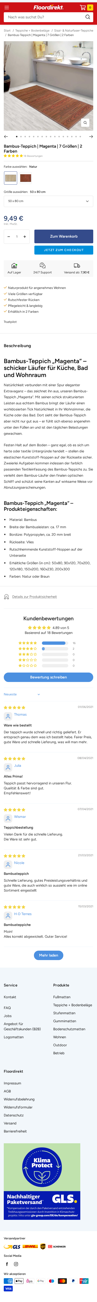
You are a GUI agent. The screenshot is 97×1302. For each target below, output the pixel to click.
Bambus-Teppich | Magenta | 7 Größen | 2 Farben (41, 35)
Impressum (12, 1083)
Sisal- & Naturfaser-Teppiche (73, 30)
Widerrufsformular (18, 1107)
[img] (14, 708)
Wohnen (59, 1037)
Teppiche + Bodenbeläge (32, 30)
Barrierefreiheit (15, 1131)
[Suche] (48, 17)
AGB (7, 1091)
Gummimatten (64, 1021)
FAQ (7, 1008)
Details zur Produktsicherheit (34, 597)
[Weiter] (91, 136)
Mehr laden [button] (48, 955)
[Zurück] (6, 136)
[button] (14, 156)
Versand (10, 1123)
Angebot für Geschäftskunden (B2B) (22, 1026)
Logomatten (14, 1037)
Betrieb (59, 1053)
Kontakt (10, 997)
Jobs (8, 1016)
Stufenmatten (64, 1013)
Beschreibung (17, 345)
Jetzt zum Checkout (64, 250)
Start (7, 30)
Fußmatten (61, 997)
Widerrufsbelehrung (19, 1099)
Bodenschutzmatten (69, 1029)
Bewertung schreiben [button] (48, 677)
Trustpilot (10, 322)
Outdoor (60, 1045)
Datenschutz (14, 1115)
